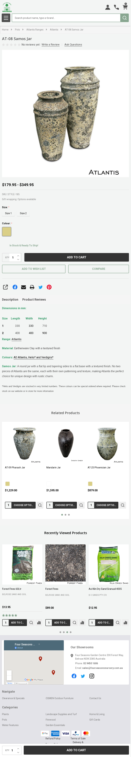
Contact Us (93, 702)
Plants (5, 718)
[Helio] (88, 483)
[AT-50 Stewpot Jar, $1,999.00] (104, 443)
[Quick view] (39, 504)
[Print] (32, 287)
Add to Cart (75, 257)
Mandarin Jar (12, 466)
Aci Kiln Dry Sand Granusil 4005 (103, 587)
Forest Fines (51, 587)
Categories (10, 711)
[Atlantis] (48, 483)
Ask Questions (73, 44)
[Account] (105, 7)
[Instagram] (90, 680)
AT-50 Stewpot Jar (96, 466)
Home (5, 29)
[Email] (23, 287)
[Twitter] (40, 287)
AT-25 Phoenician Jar (57, 466)
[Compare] (38, 623)
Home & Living (95, 718)
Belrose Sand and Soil (14, 595)
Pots (4, 724)
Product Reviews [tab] (34, 299)
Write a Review (51, 44)
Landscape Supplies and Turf (60, 718)
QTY (7, 257)
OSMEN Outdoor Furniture (59, 702)
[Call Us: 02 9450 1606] (114, 7)
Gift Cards (93, 724)
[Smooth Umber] (7, 483)
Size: (6, 207)
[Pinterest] (49, 287)
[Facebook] (15, 287)
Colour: (7, 223)
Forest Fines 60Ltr (11, 587)
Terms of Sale (76, 742)
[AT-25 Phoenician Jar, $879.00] (64, 443)
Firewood (50, 724)
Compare (96, 268)
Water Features (10, 729)
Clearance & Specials (13, 702)
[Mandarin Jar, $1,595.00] (23, 443)
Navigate (8, 696)
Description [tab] (10, 299)
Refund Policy (51, 742)
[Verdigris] (98, 483)
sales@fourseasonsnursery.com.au (94, 672)
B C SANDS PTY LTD (96, 596)
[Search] (122, 18)
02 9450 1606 (89, 664)
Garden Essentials (54, 729)
